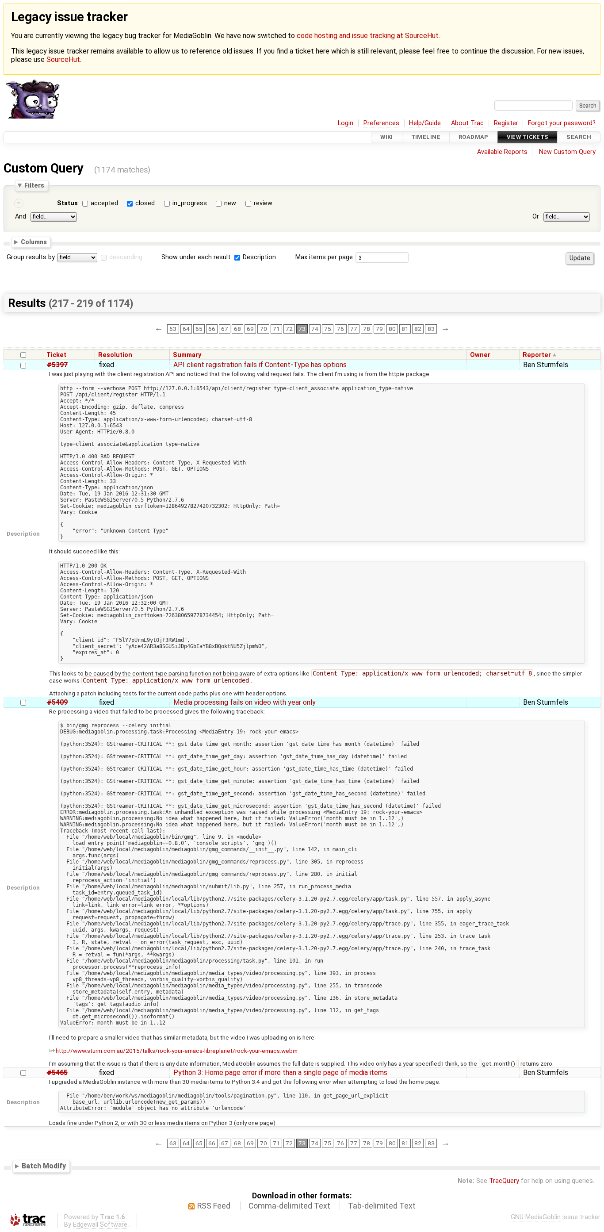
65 (199, 328)
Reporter (537, 355)
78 (366, 328)
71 (276, 328)
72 (289, 328)
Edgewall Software (100, 1224)
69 (250, 328)
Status (67, 203)
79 (379, 328)
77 (353, 328)
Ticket (56, 355)
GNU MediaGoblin (536, 1217)
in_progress (189, 203)
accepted (104, 203)
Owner (480, 355)
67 (224, 328)
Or (535, 217)
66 (211, 328)
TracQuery (504, 1181)
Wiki (386, 137)
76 (340, 328)
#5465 (57, 1072)
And (20, 217)
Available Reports (502, 152)
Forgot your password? (562, 123)
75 (327, 328)
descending (125, 257)
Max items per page (324, 257)
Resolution (115, 355)
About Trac (467, 123)
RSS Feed (213, 1205)
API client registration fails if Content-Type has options (260, 365)
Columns (34, 242)
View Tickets (528, 137)
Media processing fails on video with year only (244, 702)
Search (578, 137)
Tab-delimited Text (382, 1205)
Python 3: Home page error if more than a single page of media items (280, 1072)
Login (345, 123)
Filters (34, 185)
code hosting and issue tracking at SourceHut (368, 35)
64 (186, 328)
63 (172, 328)
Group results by (31, 257)
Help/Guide (425, 123)
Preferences (381, 123)
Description (258, 257)
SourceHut (63, 59)
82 (417, 328)
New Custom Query (567, 152)
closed (145, 203)
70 (263, 328)
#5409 (57, 702)
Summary (187, 355)
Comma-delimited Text (289, 1205)
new (230, 203)
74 (314, 328)
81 (405, 328)
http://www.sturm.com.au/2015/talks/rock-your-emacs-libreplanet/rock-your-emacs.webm (177, 1050)
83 (431, 328)
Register (506, 123)
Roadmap (474, 137)
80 (392, 328)
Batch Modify (44, 1166)
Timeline (425, 137)
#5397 (57, 365)
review (263, 203)
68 (237, 328)
